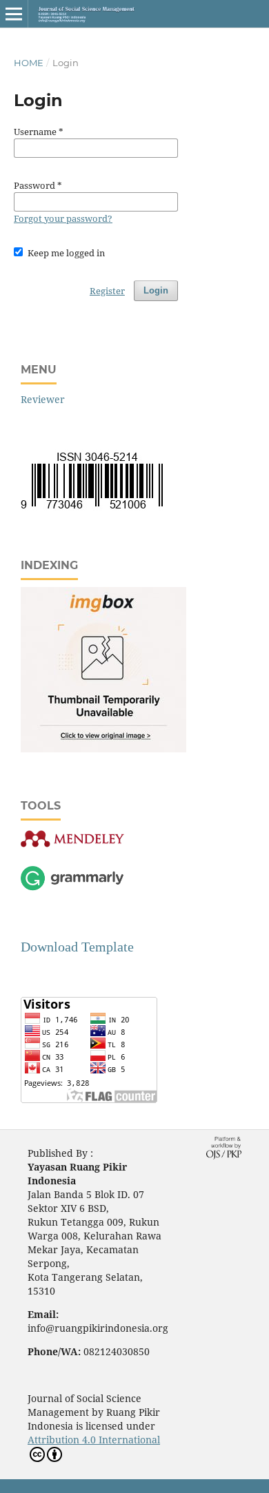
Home (28, 62)
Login (155, 290)
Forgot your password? (63, 218)
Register (107, 291)
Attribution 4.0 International (94, 1439)
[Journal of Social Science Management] (103, 748)
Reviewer (43, 399)
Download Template (77, 946)
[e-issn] (92, 508)
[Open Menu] (14, 14)
